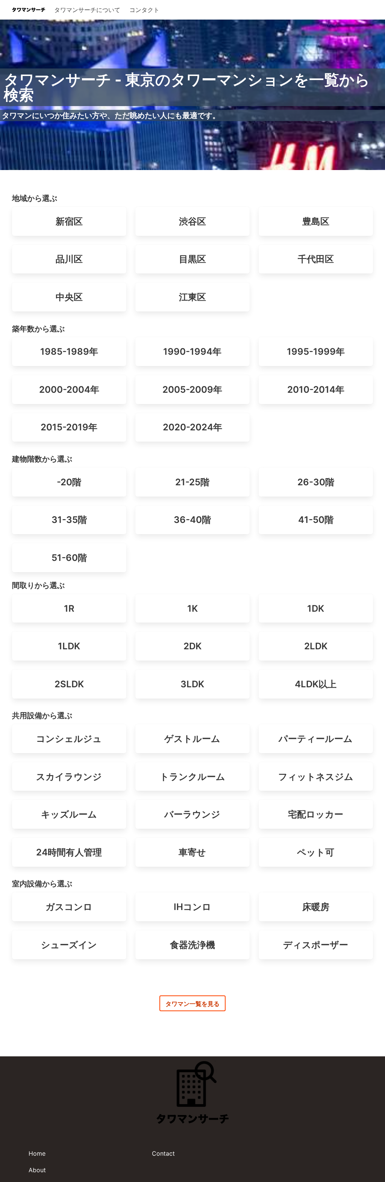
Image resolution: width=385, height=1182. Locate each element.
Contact (163, 1153)
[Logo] (29, 10)
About (37, 1170)
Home (37, 1153)
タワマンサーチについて (87, 10)
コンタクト (144, 10)
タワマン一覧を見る (192, 1003)
